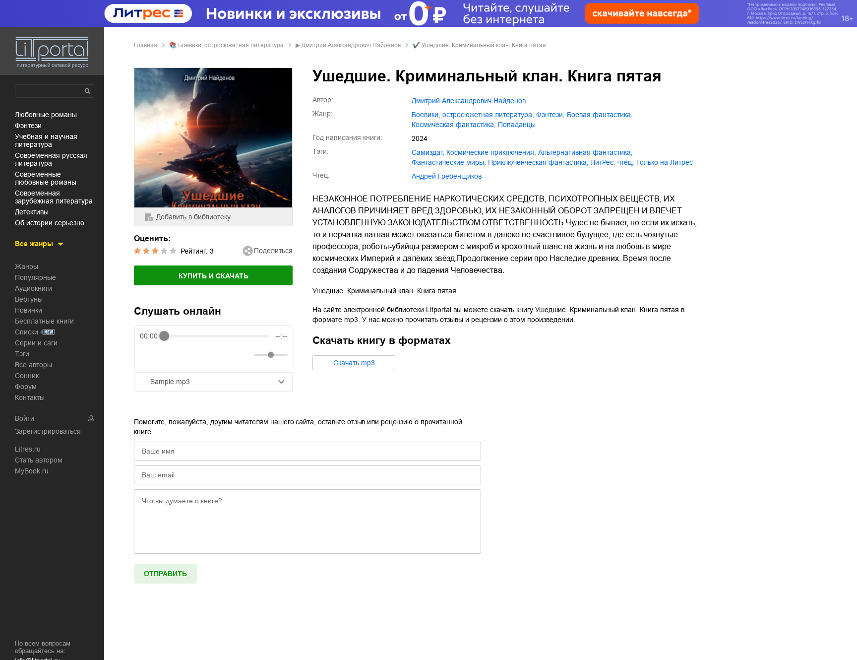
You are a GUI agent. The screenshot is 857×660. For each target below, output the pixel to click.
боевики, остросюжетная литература (231, 45)
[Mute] (244, 354)
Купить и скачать (213, 276)
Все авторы (33, 365)
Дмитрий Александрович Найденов (351, 45)
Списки (26, 332)
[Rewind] (150, 355)
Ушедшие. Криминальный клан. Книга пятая (384, 291)
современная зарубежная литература (54, 197)
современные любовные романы (45, 178)
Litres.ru (28, 449)
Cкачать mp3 (354, 363)
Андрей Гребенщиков (447, 176)
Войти (24, 418)
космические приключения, (491, 152)
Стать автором (38, 460)
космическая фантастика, (454, 125)
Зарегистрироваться (48, 431)
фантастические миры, (449, 162)
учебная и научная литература (46, 140)
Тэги (22, 354)
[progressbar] (216, 336)
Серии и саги (36, 343)
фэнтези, (550, 115)
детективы (32, 212)
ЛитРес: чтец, (612, 162)
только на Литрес (664, 162)
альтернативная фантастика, (585, 152)
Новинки (28, 310)
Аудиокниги (33, 288)
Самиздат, (428, 152)
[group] (214, 348)
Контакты (30, 397)
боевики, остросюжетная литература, (473, 115)
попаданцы (517, 125)
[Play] (172, 355)
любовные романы (46, 115)
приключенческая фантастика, (538, 162)
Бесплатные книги (44, 321)
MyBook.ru (32, 471)
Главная (145, 45)
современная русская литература (51, 159)
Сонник (27, 376)
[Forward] (193, 355)
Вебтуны (29, 299)
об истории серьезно (49, 223)
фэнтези (28, 126)
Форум (26, 387)
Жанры (26, 266)
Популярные (35, 277)
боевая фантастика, (600, 115)
